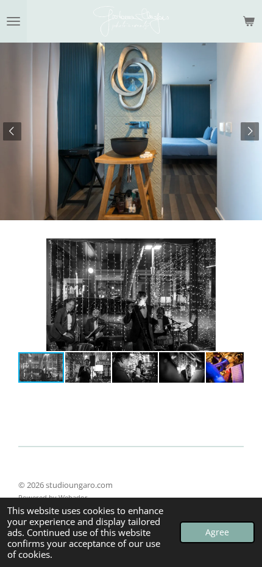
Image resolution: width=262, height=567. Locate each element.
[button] (233, 249)
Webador (73, 497)
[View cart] (248, 21)
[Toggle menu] (13, 21)
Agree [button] (217, 532)
